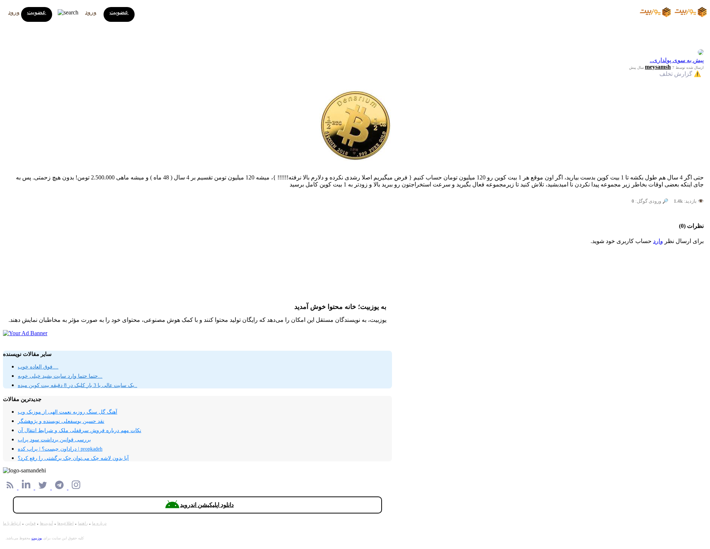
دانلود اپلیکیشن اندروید (207, 505)
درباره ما (99, 523)
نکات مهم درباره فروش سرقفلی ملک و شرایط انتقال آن (79, 430)
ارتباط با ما (12, 523)
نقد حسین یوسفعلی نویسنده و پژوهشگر (61, 421)
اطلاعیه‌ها (65, 523)
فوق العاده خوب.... (38, 367)
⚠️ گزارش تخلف (680, 74)
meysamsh (658, 67)
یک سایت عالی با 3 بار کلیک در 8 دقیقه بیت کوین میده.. (77, 385)
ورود (14, 12)
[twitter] (43, 487)
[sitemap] (10, 487)
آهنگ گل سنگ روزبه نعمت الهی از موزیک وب (67, 412)
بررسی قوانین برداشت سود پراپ (54, 439)
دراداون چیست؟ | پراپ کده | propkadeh (60, 449)
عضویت (36, 12)
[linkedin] (26, 487)
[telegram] (60, 487)
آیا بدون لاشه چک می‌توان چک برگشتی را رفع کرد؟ (73, 458)
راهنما (83, 523)
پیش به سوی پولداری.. (677, 60)
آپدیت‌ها (46, 523)
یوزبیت (36, 538)
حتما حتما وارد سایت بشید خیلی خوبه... (60, 376)
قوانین (30, 523)
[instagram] (76, 487)
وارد (658, 241)
